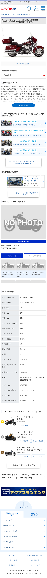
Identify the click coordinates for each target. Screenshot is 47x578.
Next (43, 181)
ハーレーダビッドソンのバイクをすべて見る (23, 194)
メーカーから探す (8, 525)
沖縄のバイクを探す (12, 514)
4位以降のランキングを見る (23, 465)
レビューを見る (38, 441)
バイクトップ (7, 520)
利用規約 (12, 555)
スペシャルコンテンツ (35, 514)
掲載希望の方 (35, 560)
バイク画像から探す (9, 547)
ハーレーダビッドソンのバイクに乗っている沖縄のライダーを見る (23, 162)
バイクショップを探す (10, 536)
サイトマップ (35, 565)
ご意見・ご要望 (12, 560)
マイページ (36, 10)
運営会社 (12, 565)
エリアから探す (8, 542)
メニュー (43, 10)
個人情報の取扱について (35, 555)
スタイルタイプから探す (11, 531)
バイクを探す (24, 425)
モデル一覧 (12, 256)
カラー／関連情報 (35, 256)
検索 (29, 10)
